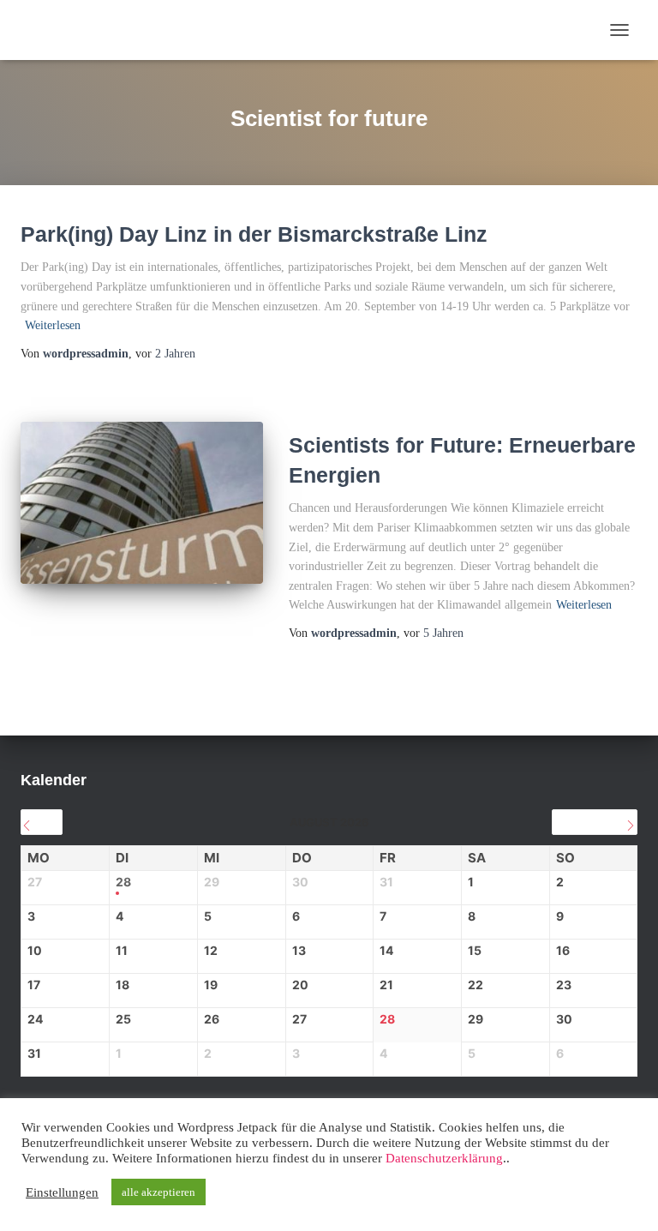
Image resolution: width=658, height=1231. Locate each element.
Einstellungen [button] (62, 1192)
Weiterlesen (53, 325)
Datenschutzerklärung (444, 1158)
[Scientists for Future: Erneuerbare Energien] (142, 502)
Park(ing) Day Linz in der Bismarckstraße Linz (254, 234)
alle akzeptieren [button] (158, 1192)
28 (123, 882)
